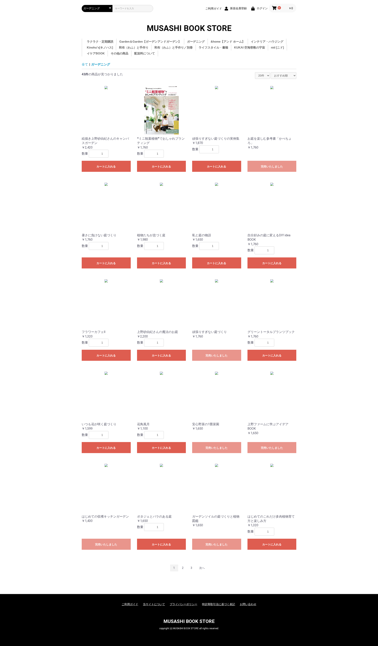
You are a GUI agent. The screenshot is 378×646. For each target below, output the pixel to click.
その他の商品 (119, 53)
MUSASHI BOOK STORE (189, 28)
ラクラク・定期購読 (100, 41)
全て (85, 64)
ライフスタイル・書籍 (213, 47)
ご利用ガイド (213, 8)
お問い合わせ (248, 604)
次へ (202, 567)
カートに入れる (106, 166)
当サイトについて (154, 604)
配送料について (144, 53)
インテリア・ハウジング (267, 41)
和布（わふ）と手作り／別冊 (173, 47)
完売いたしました (272, 166)
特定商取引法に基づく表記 (218, 604)
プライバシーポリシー (183, 604)
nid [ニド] (277, 47)
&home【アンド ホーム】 (228, 41)
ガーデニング (196, 41)
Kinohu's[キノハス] (100, 47)
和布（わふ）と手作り (133, 47)
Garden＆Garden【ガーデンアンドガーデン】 (150, 41)
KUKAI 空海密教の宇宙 (249, 47)
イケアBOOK (96, 53)
